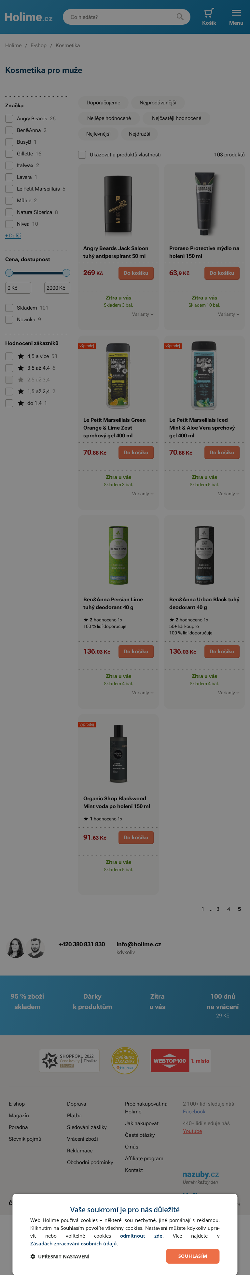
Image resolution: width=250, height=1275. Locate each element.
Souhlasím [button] (192, 1256)
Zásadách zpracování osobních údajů (73, 1243)
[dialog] (124, 1234)
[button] (60, 1256)
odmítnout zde (141, 1235)
